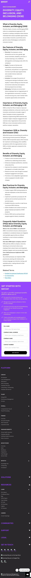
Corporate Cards (5, 424)
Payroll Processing (5, 410)
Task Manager (4, 454)
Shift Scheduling (5, 383)
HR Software (4, 377)
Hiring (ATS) (3, 397)
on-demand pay (9, 275)
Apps (2, 448)
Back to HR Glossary (9, 7)
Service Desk (4, 456)
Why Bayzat (4, 492)
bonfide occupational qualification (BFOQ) (16, 273)
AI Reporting (4, 465)
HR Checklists (4, 504)
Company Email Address (11, 332)
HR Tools (3, 502)
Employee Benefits (5, 434)
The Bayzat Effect (5, 494)
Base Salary (8, 278)
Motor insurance (5, 438)
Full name (7, 326)
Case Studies (4, 500)
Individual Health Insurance (7, 436)
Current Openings (5, 515)
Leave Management (5, 379)
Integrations (4, 452)
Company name (8, 338)
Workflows (3, 450)
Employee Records (5, 385)
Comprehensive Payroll (6, 409)
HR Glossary (4, 508)
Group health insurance (6, 432)
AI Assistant (3, 467)
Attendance (3, 381)
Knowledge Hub (4, 463)
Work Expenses (4, 422)
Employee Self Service (6, 389)
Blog (2, 496)
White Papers (4, 498)
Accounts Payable (5, 420)
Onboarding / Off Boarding (7, 387)
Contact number (9, 344)
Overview (3, 418)
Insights (3, 506)
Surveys (3, 401)
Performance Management (7, 399)
